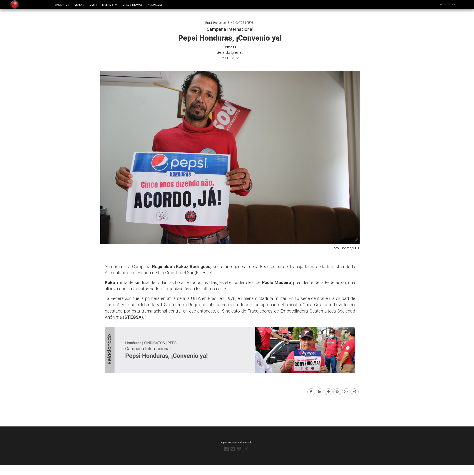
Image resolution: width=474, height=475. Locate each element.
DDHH (93, 4)
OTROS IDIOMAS (132, 4)
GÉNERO (79, 4)
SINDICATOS (62, 4)
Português (155, 4)
